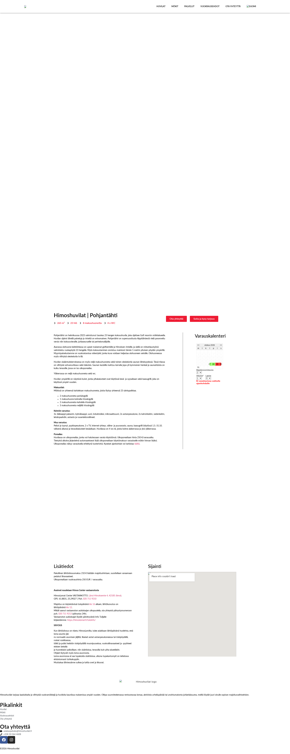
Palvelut (189, 6)
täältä (137, 444)
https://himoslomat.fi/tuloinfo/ (81, 620)
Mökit (174, 6)
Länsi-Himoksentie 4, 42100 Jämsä (105, 596)
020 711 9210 (89, 599)
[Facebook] (4, 740)
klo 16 (92, 604)
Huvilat (160, 6)
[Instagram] (11, 740)
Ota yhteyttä (233, 6)
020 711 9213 (65, 614)
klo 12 (69, 607)
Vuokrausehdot (209, 6)
